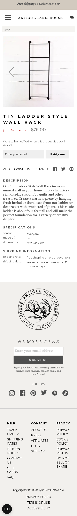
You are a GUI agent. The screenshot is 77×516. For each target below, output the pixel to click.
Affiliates (39, 441)
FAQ (10, 477)
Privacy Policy (38, 497)
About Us (39, 430)
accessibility (38, 508)
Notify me (57, 154)
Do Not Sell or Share (63, 462)
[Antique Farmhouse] (40, 18)
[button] (8, 17)
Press (36, 435)
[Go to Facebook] (55, 170)
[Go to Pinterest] (71, 170)
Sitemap (38, 451)
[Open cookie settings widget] (7, 509)
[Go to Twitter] (63, 170)
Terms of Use (38, 502)
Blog (35, 446)
